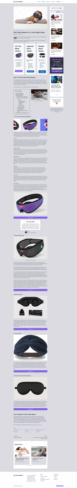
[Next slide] (46, 125)
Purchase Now (30, 329)
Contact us (53, 1)
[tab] (30, 131)
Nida (17, 461)
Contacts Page (57, 110)
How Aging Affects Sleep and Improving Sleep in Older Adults (56, 86)
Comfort (20, 100)
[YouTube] (57, 486)
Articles (55, 476)
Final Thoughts (21, 105)
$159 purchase (30, 71)
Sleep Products (16, 30)
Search (60, 8)
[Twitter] (61, 486)
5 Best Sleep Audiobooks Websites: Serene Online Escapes (55, 23)
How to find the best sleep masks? (21, 96)
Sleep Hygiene (58, 88)
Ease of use (21, 104)
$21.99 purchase (42, 72)
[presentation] (22, 451)
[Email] (59, 486)
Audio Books (58, 1)
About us (48, 1)
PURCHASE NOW (30, 217)
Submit (57, 71)
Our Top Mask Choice (19, 93)
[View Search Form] (62, 1)
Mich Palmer (16, 34)
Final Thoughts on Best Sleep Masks (22, 112)
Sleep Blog (43, 1)
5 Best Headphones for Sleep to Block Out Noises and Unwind (40, 437)
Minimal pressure (21, 102)
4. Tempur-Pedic (20, 109)
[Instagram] (62, 486)
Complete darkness (22, 101)
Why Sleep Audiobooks (17, 437)
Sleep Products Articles (38, 424)
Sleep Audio (43, 480)
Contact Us (56, 479)
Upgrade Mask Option (19, 94)
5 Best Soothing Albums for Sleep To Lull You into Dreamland (56, 37)
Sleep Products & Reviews (45, 479)
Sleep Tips (20, 30)
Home (39, 1)
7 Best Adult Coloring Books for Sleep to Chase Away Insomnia (56, 51)
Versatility (20, 103)
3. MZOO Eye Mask (20, 108)
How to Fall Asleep (44, 476)
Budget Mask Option (19, 95)
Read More (53, 26)
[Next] (45, 456)
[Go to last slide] (14, 125)
